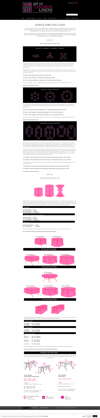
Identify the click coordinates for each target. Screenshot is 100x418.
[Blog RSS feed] (29, 408)
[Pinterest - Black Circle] (27, 408)
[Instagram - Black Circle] (25, 408)
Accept (95, 416)
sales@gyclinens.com (68, 399)
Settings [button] (83, 416)
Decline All (89, 416)
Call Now (66, 396)
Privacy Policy (45, 416)
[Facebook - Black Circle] (23, 408)
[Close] (98, 416)
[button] (76, 2)
